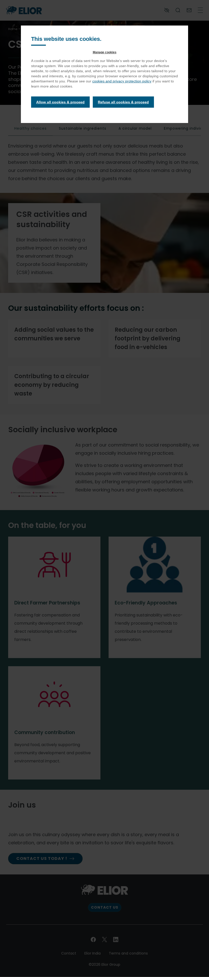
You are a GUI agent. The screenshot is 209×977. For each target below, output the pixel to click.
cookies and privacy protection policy (121, 81)
